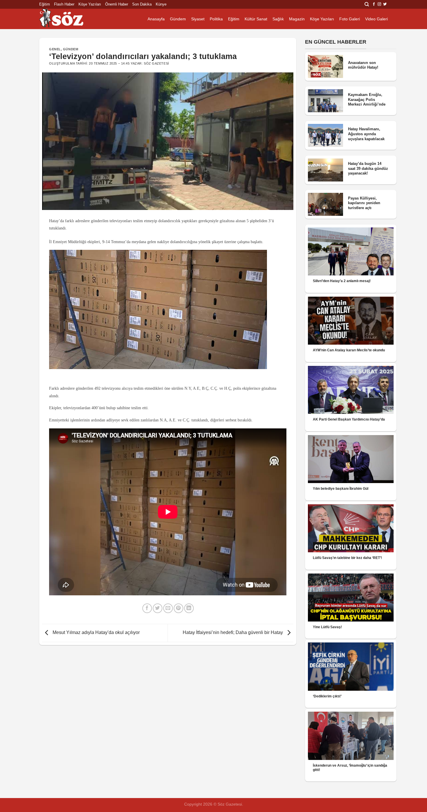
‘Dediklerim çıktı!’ (327, 696)
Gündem (178, 19)
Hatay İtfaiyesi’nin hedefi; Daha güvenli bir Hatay (233, 632)
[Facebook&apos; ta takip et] (374, 4)
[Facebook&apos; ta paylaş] (147, 608)
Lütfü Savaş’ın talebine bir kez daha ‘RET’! (347, 558)
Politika (216, 19)
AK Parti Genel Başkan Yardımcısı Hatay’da (349, 419)
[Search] (367, 4)
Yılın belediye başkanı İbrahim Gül (340, 488)
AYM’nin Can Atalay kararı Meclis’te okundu (349, 350)
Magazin (297, 19)
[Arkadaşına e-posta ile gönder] (168, 608)
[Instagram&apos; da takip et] (379, 4)
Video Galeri (376, 19)
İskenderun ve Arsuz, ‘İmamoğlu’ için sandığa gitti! (350, 768)
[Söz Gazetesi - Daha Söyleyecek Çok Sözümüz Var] (68, 19)
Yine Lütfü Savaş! (327, 627)
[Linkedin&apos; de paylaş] (189, 608)
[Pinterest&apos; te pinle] (178, 608)
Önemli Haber (116, 4)
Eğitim (44, 4)
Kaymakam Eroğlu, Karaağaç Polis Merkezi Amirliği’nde (366, 99)
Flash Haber (64, 4)
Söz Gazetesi (156, 63)
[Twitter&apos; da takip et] (385, 4)
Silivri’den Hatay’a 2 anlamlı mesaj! (342, 281)
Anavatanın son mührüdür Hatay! (363, 65)
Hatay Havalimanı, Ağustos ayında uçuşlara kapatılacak (366, 134)
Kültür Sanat (256, 19)
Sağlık (278, 19)
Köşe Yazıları (89, 4)
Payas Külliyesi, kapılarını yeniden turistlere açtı (364, 203)
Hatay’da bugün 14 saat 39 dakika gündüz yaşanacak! (368, 168)
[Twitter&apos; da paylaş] (157, 608)
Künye (161, 4)
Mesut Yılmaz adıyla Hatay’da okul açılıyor (95, 632)
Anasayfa (156, 19)
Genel (55, 49)
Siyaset (197, 19)
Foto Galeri (349, 19)
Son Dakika (142, 4)
